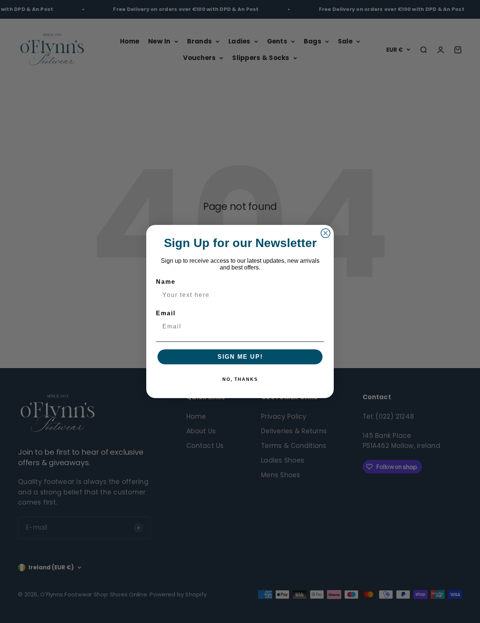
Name (166, 282)
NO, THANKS (240, 379)
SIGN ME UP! (240, 356)
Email (166, 313)
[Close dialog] (325, 233)
